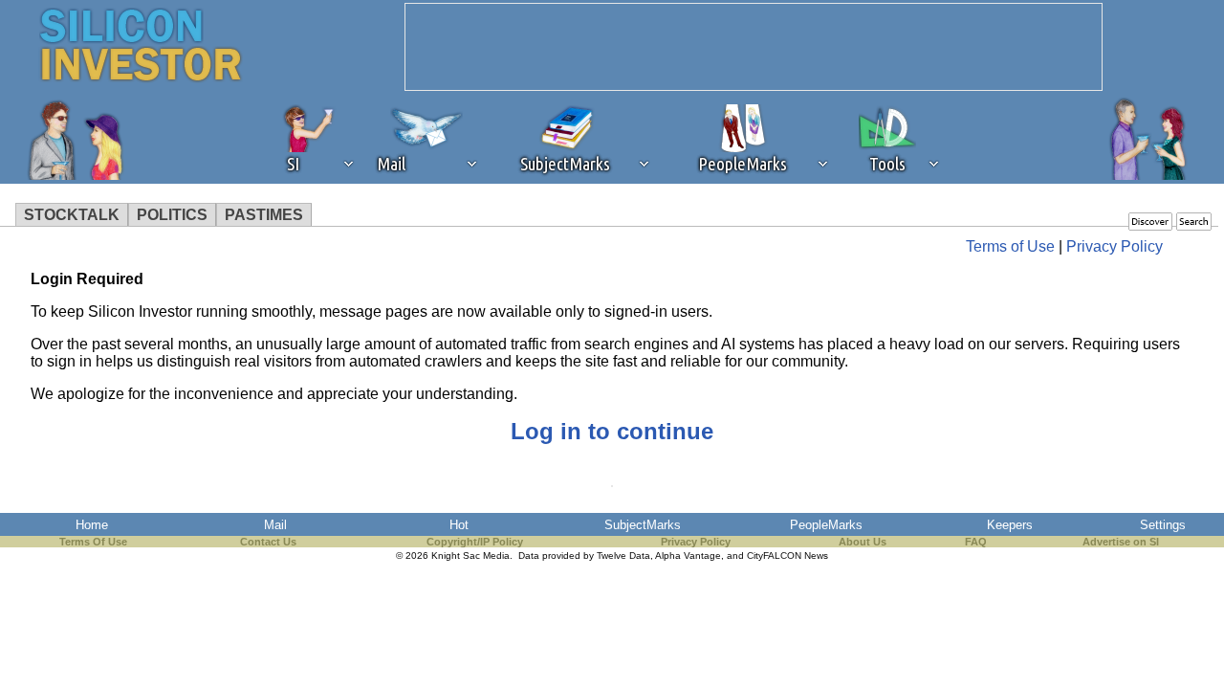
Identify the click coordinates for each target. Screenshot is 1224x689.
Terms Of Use (93, 541)
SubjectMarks (642, 525)
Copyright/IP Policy (474, 541)
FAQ (976, 541)
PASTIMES (264, 215)
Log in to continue (612, 431)
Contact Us (268, 541)
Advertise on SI (1120, 541)
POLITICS (172, 215)
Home (92, 525)
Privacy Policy (1114, 246)
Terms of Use (1010, 246)
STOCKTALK (72, 215)
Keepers (1010, 525)
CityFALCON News (787, 555)
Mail (275, 525)
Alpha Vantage (688, 555)
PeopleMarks (826, 525)
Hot (459, 525)
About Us (862, 541)
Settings (1163, 525)
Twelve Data (623, 555)
